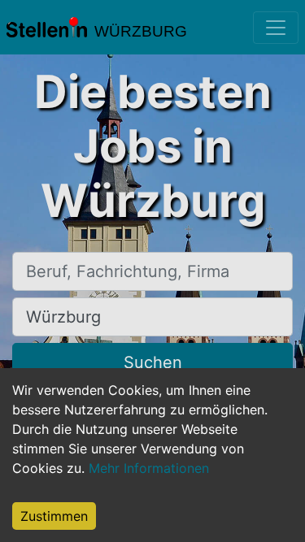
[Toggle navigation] (275, 27)
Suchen (153, 362)
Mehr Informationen (149, 468)
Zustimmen (54, 516)
